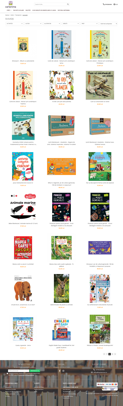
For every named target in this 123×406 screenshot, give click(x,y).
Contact (7, 396)
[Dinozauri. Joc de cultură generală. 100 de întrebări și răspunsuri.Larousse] (100, 247)
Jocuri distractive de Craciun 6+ (23, 183)
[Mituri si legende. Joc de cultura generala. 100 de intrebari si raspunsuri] (61, 166)
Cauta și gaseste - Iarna (23, 345)
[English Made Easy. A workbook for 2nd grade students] (61, 329)
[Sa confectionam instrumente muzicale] (100, 288)
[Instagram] (63, 371)
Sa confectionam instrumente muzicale (100, 305)
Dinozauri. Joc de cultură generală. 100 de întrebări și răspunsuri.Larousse (99, 265)
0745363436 (100, 370)
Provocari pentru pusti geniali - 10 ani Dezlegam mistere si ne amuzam (100, 224)
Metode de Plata (39, 387)
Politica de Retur (38, 389)
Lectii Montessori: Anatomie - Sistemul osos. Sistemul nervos (100, 143)
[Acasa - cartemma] (17, 4)
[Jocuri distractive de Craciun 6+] (23, 166)
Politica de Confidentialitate (26, 375)
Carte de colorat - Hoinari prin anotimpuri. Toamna (23, 103)
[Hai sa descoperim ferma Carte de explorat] (100, 166)
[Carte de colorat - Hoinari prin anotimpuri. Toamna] (23, 85)
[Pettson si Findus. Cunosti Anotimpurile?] (100, 329)
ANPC (35, 392)
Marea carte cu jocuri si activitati (23, 264)
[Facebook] (59, 371)
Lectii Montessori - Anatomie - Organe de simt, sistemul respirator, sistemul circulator (61, 143)
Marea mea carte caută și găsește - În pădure (61, 265)
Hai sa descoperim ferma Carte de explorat (100, 183)
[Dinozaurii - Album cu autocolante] (23, 44)
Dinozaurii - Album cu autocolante (23, 61)
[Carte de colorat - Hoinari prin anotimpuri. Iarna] (61, 44)
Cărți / (13, 15)
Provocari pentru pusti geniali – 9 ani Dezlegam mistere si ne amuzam (61, 224)
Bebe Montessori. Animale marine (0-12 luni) (23, 223)
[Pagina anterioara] (104, 354)
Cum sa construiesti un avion (100, 101)
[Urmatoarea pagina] (115, 354)
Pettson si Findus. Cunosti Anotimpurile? (100, 345)
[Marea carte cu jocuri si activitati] (23, 247)
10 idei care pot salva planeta (61, 101)
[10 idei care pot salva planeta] (61, 85)
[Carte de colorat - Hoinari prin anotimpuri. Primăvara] (100, 44)
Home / (7, 15)
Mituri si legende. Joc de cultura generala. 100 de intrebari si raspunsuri (61, 184)
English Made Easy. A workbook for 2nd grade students (61, 346)
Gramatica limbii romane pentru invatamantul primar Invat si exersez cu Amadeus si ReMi (23, 143)
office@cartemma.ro (100, 372)
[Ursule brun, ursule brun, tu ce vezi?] (23, 288)
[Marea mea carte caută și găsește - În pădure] (61, 247)
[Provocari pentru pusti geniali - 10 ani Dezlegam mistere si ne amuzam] (100, 207)
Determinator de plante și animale (61, 305)
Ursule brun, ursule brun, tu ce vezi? (23, 305)
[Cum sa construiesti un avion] (100, 85)
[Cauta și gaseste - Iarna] (23, 329)
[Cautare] (68, 4)
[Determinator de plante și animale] (61, 288)
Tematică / (18, 15)
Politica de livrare (10, 394)
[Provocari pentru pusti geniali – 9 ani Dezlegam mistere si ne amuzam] (61, 207)
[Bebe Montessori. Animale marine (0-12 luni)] (23, 207)
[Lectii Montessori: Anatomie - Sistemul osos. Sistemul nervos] (100, 125)
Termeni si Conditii (10, 389)
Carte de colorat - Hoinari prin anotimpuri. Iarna (61, 62)
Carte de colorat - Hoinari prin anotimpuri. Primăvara (100, 62)
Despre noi (8, 387)
